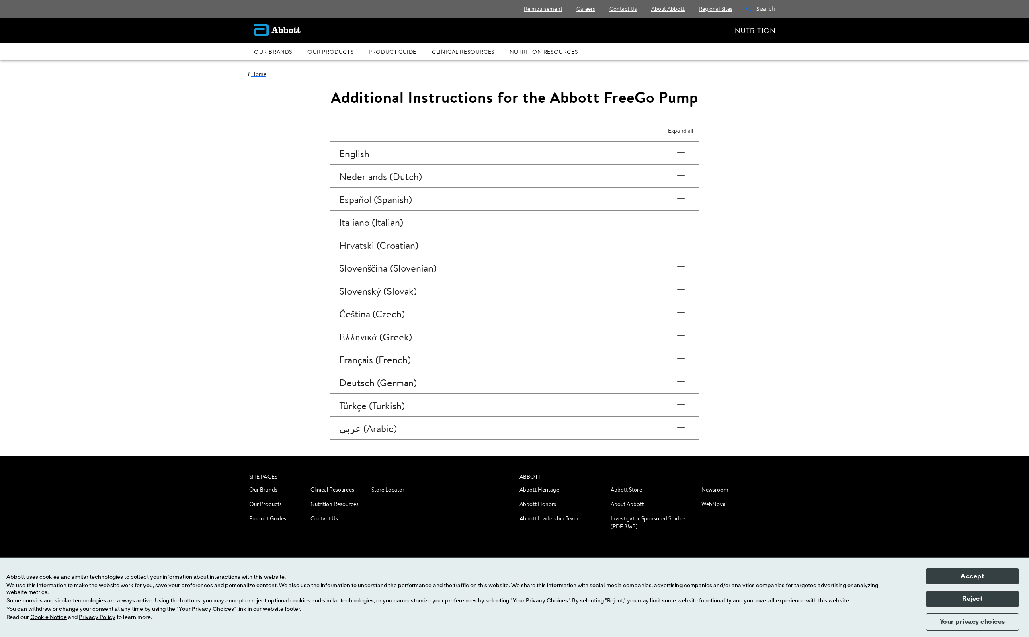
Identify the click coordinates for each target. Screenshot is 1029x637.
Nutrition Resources (334, 504)
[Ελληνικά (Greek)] (680, 336)
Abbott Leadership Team (548, 518)
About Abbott (627, 504)
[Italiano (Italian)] (680, 222)
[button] (749, 9)
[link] (258, 74)
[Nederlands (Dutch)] (680, 176)
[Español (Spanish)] (680, 199)
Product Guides (267, 518)
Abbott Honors (537, 504)
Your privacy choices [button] (972, 622)
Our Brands (263, 489)
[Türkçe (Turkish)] (680, 405)
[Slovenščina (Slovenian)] (680, 267)
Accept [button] (972, 576)
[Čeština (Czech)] (680, 313)
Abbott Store (626, 489)
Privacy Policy (97, 617)
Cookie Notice (48, 617)
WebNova (713, 504)
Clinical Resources (332, 489)
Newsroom (714, 489)
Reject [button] (972, 599)
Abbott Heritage (539, 489)
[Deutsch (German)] (680, 382)
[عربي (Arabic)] (680, 428)
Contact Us (324, 518)
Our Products (265, 504)
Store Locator (387, 489)
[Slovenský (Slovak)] (680, 290)
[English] (680, 153)
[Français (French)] (680, 359)
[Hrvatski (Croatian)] (680, 244)
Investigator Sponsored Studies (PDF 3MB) (648, 522)
